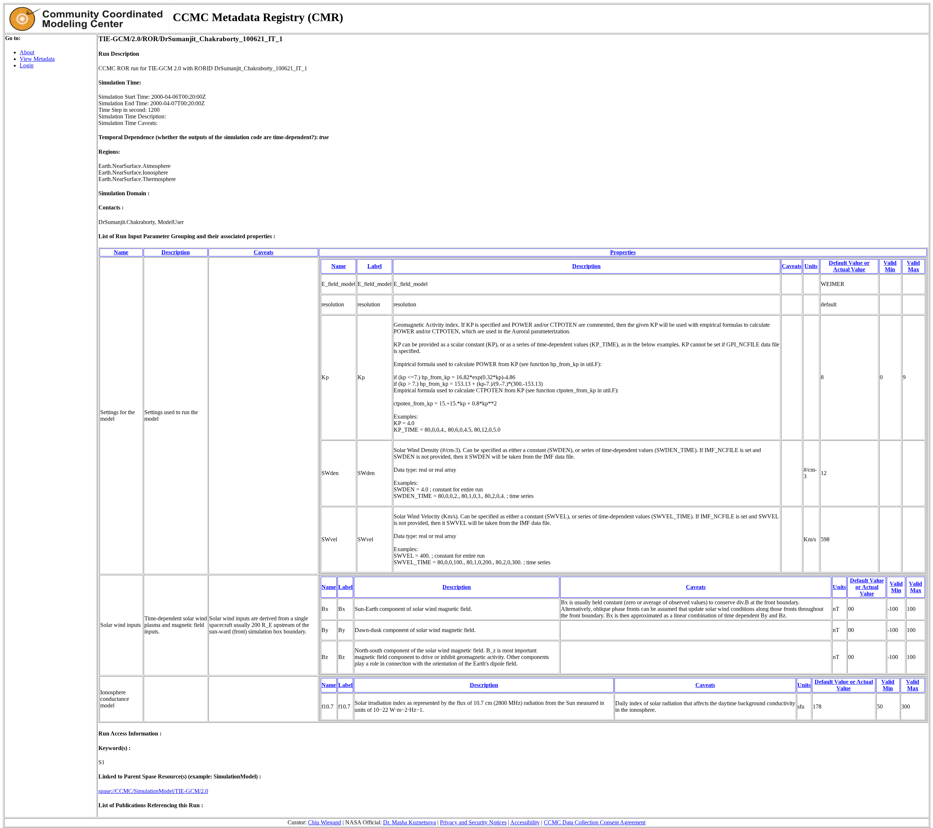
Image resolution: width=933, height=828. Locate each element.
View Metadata (37, 59)
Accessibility (525, 822)
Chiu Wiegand (324, 822)
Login (27, 65)
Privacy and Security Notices (473, 822)
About (27, 52)
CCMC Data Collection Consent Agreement (594, 822)
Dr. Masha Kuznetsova (409, 822)
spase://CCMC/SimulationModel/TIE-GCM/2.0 (153, 791)
